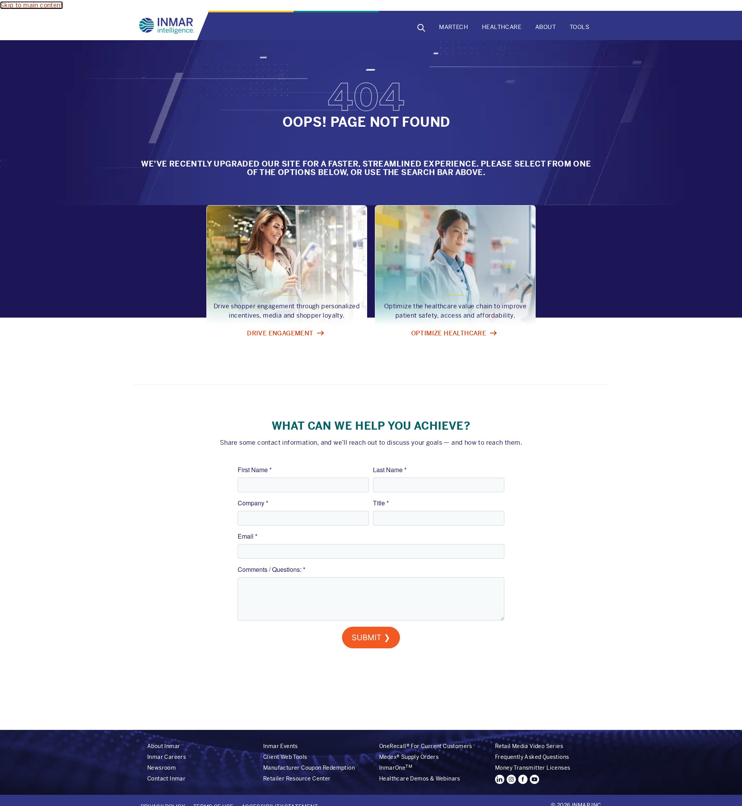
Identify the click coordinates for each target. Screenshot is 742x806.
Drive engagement (280, 333)
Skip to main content (31, 5)
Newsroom (161, 767)
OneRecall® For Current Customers (425, 746)
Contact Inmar (166, 778)
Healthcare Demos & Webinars (419, 778)
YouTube (534, 779)
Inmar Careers (166, 756)
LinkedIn (499, 779)
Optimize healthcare (449, 333)
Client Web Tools (285, 756)
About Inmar (163, 746)
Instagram (511, 779)
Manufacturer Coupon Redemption (309, 767)
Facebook (523, 779)
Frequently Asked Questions (532, 756)
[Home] (168, 26)
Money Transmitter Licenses (532, 767)
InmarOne (395, 768)
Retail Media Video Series (529, 746)
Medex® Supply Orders (409, 756)
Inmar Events (280, 746)
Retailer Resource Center (297, 778)
